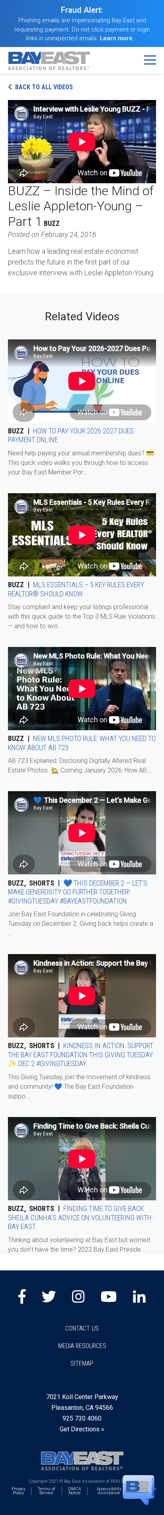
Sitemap (82, 1363)
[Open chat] (138, 1489)
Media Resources (82, 1346)
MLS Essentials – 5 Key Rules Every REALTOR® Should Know (76, 589)
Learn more (116, 38)
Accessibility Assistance (109, 1490)
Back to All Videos (44, 87)
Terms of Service (46, 1490)
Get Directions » (82, 1429)
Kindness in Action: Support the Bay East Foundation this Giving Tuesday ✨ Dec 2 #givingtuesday (80, 1054)
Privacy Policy (18, 1490)
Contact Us (82, 1328)
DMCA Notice (74, 1490)
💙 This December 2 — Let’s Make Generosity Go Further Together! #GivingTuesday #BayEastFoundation (77, 892)
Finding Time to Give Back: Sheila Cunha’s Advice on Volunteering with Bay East (80, 1217)
